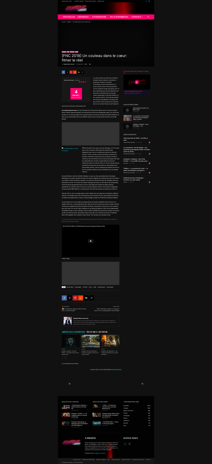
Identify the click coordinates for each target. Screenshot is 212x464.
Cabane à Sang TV (115, 459)
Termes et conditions (101, 459)
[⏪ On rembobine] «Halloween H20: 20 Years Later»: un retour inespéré (74, 309)
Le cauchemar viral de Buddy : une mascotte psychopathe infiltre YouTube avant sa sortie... (136, 149)
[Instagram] (149, 1)
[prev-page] (63, 358)
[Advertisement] (90, 133)
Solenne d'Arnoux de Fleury (129, 142)
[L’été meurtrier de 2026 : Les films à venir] (127, 110)
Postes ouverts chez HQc (90, 1)
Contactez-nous (100, 1)
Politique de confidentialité (88, 459)
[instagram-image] (69, 383)
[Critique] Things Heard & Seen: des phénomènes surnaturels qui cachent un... (110, 415)
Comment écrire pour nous (138, 459)
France (90, 287)
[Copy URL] (82, 72)
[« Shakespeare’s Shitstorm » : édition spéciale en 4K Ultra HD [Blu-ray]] (66, 406)
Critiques (82, 17)
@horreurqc (117, 369)
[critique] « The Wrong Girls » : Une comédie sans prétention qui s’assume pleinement (109, 352)
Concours (148, 459)
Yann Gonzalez (110, 287)
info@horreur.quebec (100, 453)
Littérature (99, 17)
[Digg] (78, 72)
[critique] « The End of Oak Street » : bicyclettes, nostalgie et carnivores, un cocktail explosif (90, 352)
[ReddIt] (75, 72)
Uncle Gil (125, 182)
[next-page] (65, 358)
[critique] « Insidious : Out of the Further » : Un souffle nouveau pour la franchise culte (70, 352)
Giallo (76, 51)
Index (108, 459)
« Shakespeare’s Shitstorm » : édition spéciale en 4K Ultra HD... (79, 406)
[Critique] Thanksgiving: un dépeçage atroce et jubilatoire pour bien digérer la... (79, 423)
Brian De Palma (70, 287)
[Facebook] (146, 1)
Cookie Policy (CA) (126, 459)
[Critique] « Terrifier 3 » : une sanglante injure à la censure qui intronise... (79, 415)
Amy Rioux (125, 163)
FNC (68, 51)
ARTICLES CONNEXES (73, 332)
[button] (148, 17)
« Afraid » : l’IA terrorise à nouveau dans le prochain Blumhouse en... (109, 406)
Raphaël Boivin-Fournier (69, 64)
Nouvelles (69, 17)
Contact (136, 17)
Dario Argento (78, 287)
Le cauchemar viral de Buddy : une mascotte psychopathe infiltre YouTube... (141, 117)
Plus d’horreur (119, 17)
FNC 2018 (72, 51)
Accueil (63, 22)
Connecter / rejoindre (78, 1)
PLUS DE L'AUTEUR (97, 332)
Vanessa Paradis (101, 287)
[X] (67, 72)
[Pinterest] (71, 72)
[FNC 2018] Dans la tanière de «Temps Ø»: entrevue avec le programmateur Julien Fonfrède (106, 309)
